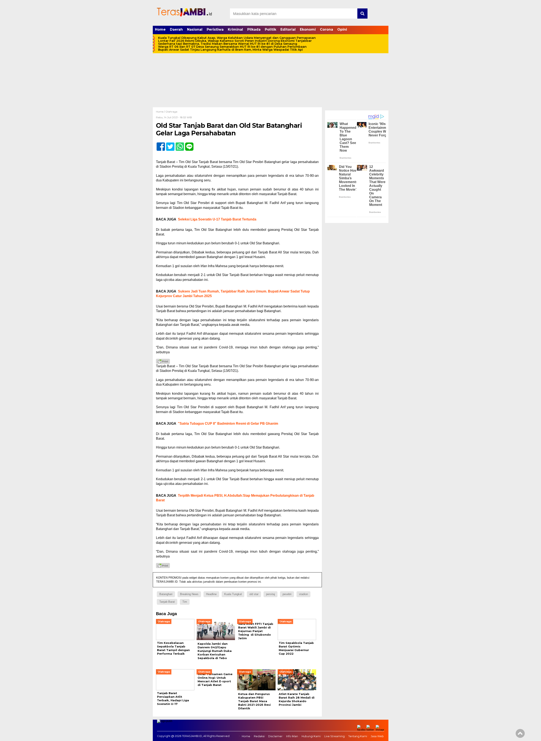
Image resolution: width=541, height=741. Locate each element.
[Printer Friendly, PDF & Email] (163, 361)
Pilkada (254, 29)
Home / (160, 111)
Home (160, 29)
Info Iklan (292, 736)
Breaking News (189, 594)
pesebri (287, 594)
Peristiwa (215, 29)
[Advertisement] (270, 75)
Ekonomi (308, 29)
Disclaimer (275, 736)
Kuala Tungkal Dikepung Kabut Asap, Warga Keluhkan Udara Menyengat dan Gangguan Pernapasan (237, 37)
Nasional (194, 29)
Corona (326, 29)
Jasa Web (377, 736)
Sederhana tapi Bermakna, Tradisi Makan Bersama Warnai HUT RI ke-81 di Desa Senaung (227, 43)
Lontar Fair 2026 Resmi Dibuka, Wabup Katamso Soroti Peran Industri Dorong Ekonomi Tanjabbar (235, 40)
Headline (211, 594)
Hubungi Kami (311, 736)
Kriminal (235, 29)
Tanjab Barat (167, 601)
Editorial (288, 29)
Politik (270, 29)
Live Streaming (334, 736)
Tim (184, 601)
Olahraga (171, 111)
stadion (303, 594)
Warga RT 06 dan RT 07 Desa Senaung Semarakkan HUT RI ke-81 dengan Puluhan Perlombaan (232, 46)
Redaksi (259, 736)
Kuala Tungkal (233, 594)
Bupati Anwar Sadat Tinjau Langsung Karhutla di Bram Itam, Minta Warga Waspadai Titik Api (230, 49)
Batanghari (165, 594)
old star (253, 594)
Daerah (176, 29)
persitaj (270, 594)
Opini (342, 29)
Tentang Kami (357, 736)
